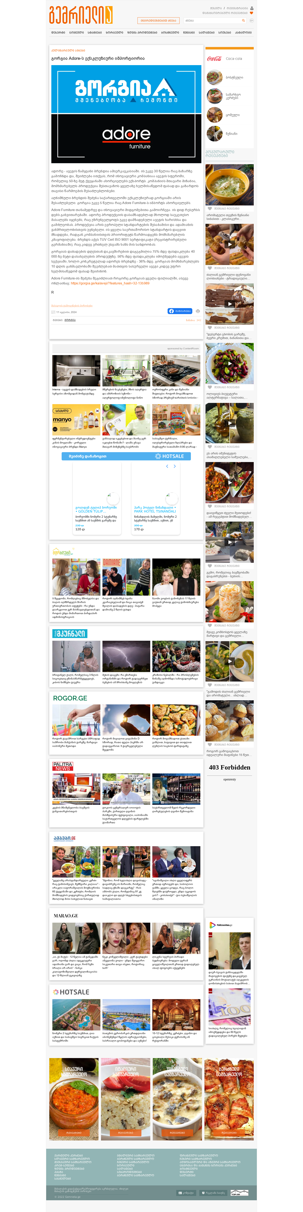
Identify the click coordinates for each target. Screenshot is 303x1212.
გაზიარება (183, 311)
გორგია (70, 320)
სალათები (125, 1168)
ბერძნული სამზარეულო (135, 1158)
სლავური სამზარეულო (72, 1158)
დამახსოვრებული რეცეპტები (225, 13)
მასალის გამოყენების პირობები (72, 305)
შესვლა (216, 8)
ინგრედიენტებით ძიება (158, 20)
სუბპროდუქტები (129, 1172)
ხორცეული (125, 1165)
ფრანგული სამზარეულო (199, 1155)
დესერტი (187, 1172)
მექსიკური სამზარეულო (73, 1162)
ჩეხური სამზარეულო (196, 1158)
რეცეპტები (73, 1132)
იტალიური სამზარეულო (136, 1155)
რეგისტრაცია (237, 8)
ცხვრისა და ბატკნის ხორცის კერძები (208, 1165)
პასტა (58, 1172)
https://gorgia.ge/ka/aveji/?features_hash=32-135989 (110, 283)
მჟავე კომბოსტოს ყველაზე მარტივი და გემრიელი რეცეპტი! (227, 636)
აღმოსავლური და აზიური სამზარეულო (210, 1162)
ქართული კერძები (68, 1155)
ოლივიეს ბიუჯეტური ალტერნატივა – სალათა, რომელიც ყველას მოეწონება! (229, 397)
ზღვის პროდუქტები (69, 1168)
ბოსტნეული (189, 1168)
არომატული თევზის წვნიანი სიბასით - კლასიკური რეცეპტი (228, 219)
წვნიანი (60, 1175)
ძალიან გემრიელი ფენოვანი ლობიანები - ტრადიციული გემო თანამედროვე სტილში (229, 278)
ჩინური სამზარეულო (133, 1162)
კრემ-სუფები (64, 1165)
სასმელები (62, 1178)
